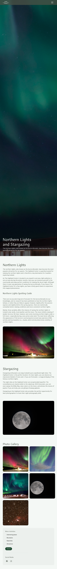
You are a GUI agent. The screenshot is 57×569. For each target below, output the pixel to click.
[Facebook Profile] (7, 561)
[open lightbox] (15, 459)
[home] (10, 2)
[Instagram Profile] (11, 561)
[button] (52, 2)
